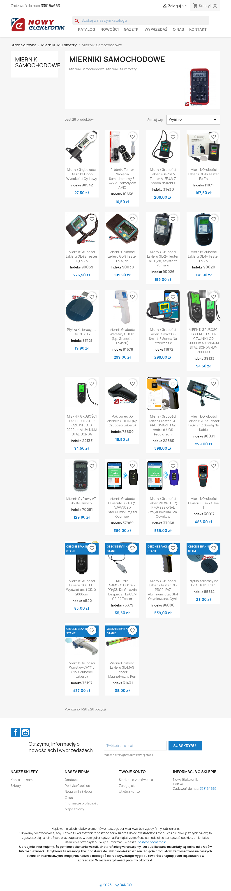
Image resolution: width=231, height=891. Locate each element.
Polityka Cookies (77, 785)
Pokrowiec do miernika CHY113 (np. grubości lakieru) (122, 421)
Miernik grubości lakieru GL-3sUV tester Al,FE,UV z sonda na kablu (163, 176)
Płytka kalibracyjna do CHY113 (81, 331)
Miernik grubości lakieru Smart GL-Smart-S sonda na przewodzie (163, 336)
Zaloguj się (127, 785)
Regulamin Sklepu (78, 791)
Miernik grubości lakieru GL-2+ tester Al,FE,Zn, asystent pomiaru (163, 258)
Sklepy (16, 785)
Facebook (15, 732)
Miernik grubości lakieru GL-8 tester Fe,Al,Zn (122, 256)
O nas (178, 29)
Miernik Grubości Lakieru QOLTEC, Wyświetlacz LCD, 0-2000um (81, 587)
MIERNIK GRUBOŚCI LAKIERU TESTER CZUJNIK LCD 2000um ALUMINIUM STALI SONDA (82, 425)
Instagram (25, 732)
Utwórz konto (129, 791)
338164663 (50, 5)
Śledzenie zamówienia (136, 780)
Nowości (109, 29)
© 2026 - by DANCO (115, 885)
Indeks (75, 185)
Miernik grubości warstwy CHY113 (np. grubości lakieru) (82, 670)
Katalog (86, 29)
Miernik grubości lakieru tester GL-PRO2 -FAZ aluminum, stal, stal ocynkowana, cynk (163, 590)
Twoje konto (132, 771)
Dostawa (71, 780)
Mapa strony (74, 809)
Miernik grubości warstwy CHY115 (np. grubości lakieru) (122, 336)
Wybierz (193, 119)
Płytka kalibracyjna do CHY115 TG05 (203, 583)
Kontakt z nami (22, 780)
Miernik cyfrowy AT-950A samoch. (81, 500)
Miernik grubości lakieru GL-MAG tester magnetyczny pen (122, 670)
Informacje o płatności (82, 803)
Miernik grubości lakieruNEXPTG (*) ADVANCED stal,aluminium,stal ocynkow (122, 507)
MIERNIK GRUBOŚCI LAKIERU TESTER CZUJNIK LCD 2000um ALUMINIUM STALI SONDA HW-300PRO (203, 340)
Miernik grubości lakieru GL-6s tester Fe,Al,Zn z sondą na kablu (203, 423)
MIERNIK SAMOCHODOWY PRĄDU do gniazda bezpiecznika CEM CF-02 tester (122, 590)
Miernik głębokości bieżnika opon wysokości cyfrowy (81, 174)
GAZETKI (131, 29)
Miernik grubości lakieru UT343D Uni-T (203, 503)
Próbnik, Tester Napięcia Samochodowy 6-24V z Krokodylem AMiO (122, 178)
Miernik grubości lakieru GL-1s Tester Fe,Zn (203, 174)
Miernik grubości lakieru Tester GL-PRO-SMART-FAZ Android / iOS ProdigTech (163, 425)
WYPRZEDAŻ (156, 29)
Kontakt (198, 29)
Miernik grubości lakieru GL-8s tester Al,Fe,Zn (81, 256)
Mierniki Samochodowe (37, 62)
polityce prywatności (152, 842)
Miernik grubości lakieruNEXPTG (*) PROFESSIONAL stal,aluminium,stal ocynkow (163, 507)
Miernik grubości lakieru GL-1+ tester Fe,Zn (203, 256)
